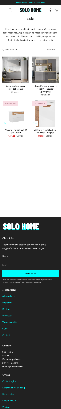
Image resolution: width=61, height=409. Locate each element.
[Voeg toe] (5, 123)
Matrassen (7, 316)
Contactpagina (9, 381)
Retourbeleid (8, 394)
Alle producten (9, 296)
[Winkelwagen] (57, 10)
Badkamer (7, 303)
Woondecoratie (9, 322)
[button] (10, 10)
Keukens (6, 309)
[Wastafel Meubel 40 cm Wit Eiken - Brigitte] (45, 113)
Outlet (5, 329)
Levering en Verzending (13, 388)
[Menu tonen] (4, 10)
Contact (6, 335)
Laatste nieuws (9, 401)
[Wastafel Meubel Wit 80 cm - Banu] (15, 113)
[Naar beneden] (20, 226)
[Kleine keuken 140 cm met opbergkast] (15, 70)
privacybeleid (42, 279)
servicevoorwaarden (9, 282)
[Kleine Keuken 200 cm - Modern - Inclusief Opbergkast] (45, 70)
